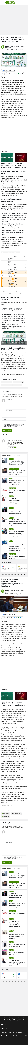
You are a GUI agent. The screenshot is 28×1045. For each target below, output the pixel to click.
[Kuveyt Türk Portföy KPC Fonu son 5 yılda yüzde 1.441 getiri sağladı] (7, 160)
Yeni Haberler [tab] (17, 455)
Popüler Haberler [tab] (6, 455)
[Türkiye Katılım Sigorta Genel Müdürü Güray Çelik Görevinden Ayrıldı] (14, 481)
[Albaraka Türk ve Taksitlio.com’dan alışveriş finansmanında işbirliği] (14, 511)
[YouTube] (4, 1019)
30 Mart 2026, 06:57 (17, 440)
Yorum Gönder (7, 430)
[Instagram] (19, 1019)
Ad (3, 412)
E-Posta (4, 419)
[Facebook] (23, 1019)
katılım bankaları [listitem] (6, 385)
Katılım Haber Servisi (11, 46)
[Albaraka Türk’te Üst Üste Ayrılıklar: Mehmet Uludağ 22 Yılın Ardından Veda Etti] (14, 462)
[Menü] (2, 2)
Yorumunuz (9, 399)
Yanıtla (8, 450)
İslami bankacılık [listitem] (6, 382)
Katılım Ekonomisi (9, 1042)
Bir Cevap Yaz (7, 391)
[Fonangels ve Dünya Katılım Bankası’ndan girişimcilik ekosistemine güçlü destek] (14, 934)
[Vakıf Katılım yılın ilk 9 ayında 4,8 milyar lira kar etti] (14, 944)
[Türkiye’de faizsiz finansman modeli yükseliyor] (14, 555)
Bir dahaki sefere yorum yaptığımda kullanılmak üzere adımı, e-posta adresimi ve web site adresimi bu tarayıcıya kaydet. (14, 425)
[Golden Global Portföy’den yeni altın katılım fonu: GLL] (21, 160)
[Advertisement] (14, 20)
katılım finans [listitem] (17, 385)
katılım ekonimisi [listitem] (16, 813)
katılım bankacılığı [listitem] (18, 382)
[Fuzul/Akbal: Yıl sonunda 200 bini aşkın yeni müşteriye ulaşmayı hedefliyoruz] (14, 472)
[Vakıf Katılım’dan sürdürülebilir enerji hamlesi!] (14, 952)
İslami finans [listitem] (5, 813)
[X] (9, 1019)
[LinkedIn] (14, 1019)
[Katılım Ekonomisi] (10, 2)
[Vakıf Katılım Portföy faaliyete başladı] (14, 490)
